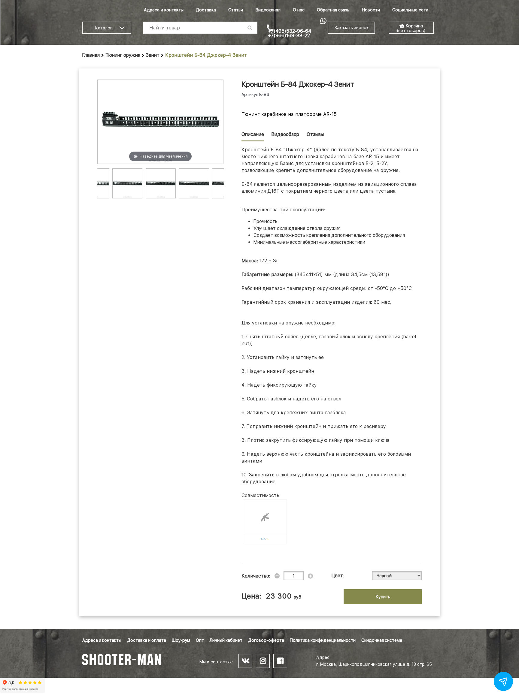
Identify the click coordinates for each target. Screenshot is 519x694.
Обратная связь (333, 10)
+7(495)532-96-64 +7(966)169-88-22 (289, 33)
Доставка (206, 10)
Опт (200, 640)
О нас (299, 10)
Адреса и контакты (164, 10)
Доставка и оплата (146, 640)
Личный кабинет (226, 640)
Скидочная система (381, 640)
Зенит (152, 55)
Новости (371, 10)
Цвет (337, 575)
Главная (91, 55)
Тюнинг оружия (122, 55)
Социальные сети (410, 10)
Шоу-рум (181, 640)
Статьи (235, 10)
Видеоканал (268, 10)
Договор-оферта (266, 640)
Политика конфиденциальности (323, 640)
